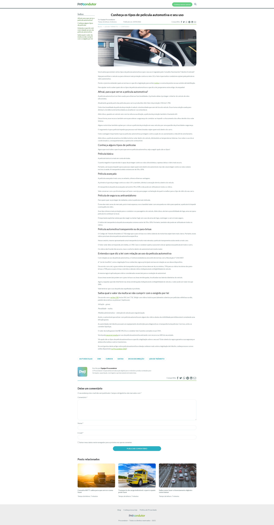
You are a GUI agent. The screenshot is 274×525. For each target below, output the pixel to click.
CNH (99, 359)
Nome (80, 423)
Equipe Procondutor (108, 19)
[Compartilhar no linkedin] (192, 22)
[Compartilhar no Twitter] (184, 22)
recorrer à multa (112, 335)
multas (156, 83)
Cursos (109, 359)
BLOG (100, 27)
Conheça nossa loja (130, 510)
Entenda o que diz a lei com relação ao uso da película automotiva (86, 30)
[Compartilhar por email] (195, 22)
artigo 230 (114, 297)
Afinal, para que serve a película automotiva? (86, 19)
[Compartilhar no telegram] (189, 22)
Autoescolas (85, 359)
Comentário (82, 397)
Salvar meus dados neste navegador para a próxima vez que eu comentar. (105, 442)
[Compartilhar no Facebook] (181, 22)
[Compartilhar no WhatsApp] (186, 22)
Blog (119, 510)
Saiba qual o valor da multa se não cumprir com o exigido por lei (85, 37)
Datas (120, 359)
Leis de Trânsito (111, 27)
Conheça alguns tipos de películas (85, 24)
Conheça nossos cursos (182, 4)
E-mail (80, 433)
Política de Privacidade (148, 510)
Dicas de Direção (136, 359)
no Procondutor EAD (119, 349)
